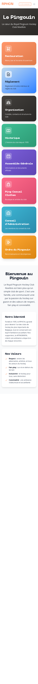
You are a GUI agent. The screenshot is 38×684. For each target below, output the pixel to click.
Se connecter (26, 4)
